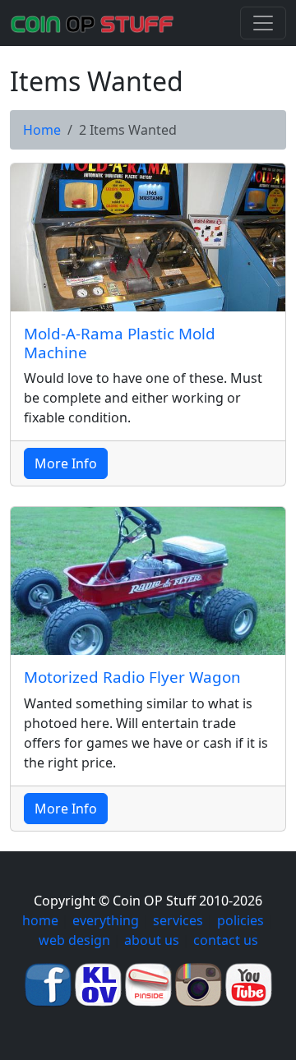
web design (74, 940)
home (40, 920)
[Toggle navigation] (263, 23)
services (178, 920)
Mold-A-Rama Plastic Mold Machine (119, 343)
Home (42, 130)
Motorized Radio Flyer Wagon (132, 677)
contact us (225, 940)
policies (240, 920)
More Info (66, 463)
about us (151, 940)
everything (105, 920)
